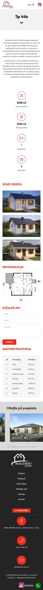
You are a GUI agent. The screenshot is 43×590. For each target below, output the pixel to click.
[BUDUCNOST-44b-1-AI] (21, 250)
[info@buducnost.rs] (21, 560)
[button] (8, 447)
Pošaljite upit (21, 489)
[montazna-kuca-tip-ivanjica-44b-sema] (21, 285)
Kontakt (21, 499)
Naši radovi (21, 483)
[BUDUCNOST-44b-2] (21, 201)
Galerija (21, 494)
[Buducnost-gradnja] (7, 5)
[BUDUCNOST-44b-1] (21, 226)
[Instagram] (39, 4)
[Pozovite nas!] (38, 585)
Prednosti (21, 478)
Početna (21, 473)
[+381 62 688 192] (21, 540)
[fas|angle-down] (21, 22)
